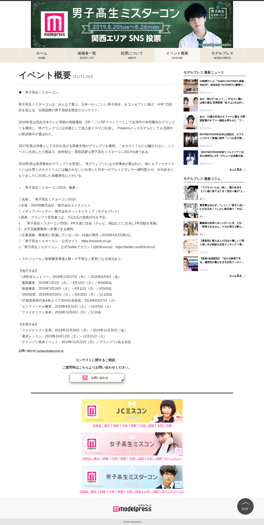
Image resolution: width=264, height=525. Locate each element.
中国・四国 (147, 425)
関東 (116, 425)
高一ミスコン (173, 458)
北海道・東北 (101, 425)
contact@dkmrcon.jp (50, 350)
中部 (125, 425)
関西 (134, 425)
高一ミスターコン (173, 491)
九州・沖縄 (164, 425)
